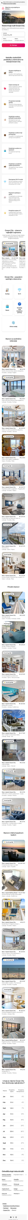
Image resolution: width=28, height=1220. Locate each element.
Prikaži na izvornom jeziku (9, 3)
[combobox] (13, 35)
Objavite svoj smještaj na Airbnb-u (12, 8)
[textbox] (7, 40)
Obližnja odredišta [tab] (6, 1174)
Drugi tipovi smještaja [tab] (19, 1174)
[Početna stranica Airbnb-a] (3, 8)
